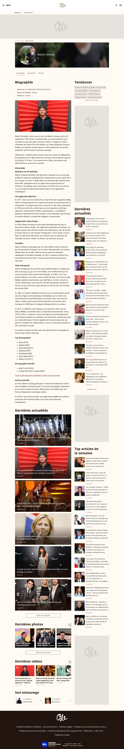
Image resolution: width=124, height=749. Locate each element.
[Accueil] (63, 5)
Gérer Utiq (99, 731)
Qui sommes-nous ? (50, 727)
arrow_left (66, 625)
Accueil (17, 41)
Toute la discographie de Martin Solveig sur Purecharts (37, 375)
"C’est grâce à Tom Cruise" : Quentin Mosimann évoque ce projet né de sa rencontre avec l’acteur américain (97, 222)
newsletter (120, 5)
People (22, 41)
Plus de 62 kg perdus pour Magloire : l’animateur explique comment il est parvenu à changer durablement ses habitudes (97, 549)
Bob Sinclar (28, 271)
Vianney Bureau (95, 91)
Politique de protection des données (32, 731)
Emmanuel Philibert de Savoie (85, 87)
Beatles (21, 160)
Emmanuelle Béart (81, 91)
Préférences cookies (62, 735)
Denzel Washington (95, 97)
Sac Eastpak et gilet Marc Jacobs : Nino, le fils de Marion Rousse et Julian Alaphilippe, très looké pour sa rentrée (97, 251)
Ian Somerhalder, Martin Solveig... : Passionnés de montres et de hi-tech (39, 603)
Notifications (88, 731)
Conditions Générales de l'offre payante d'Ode (65, 731)
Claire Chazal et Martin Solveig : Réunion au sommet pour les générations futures (42, 537)
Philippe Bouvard (80, 97)
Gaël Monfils (27, 702)
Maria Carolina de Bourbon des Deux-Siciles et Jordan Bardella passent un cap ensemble (97, 307)
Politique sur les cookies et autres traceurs (90, 727)
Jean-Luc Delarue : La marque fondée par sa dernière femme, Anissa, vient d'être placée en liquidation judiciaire (97, 620)
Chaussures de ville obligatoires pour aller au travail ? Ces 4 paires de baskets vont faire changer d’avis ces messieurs (97, 237)
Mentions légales (66, 727)
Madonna (40, 309)
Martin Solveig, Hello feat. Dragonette (65, 679)
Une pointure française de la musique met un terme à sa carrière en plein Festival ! (42, 438)
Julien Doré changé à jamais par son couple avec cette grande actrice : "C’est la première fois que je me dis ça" (97, 592)
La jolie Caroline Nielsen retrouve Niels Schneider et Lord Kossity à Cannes (42, 570)
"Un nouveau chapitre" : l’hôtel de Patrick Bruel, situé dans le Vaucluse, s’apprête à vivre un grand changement (97, 491)
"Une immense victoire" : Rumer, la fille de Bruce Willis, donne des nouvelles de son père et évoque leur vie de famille (96, 281)
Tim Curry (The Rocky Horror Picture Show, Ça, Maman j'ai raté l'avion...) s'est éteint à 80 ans (96, 364)
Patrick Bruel (101, 87)
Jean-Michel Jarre (80, 94)
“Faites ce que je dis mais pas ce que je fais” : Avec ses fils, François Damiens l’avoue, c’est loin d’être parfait (97, 320)
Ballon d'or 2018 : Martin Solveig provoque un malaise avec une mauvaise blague (41, 504)
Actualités (31, 73)
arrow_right (70, 625)
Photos (41, 73)
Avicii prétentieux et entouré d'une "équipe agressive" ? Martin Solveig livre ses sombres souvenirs (41, 471)
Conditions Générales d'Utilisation (28, 727)
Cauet (37, 285)
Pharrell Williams (94, 94)
